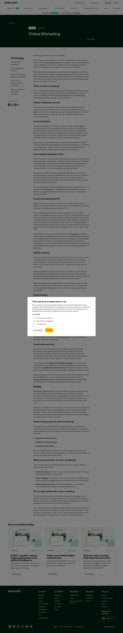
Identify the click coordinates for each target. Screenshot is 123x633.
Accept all (49, 330)
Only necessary (38, 330)
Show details (36, 314)
